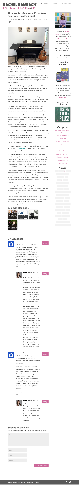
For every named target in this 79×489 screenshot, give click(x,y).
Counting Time (61, 177)
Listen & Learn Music (63, 148)
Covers (66, 177)
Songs (34, 4)
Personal (57, 203)
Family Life (63, 139)
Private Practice (60, 206)
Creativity (60, 180)
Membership (67, 4)
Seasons (68, 210)
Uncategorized (62, 163)
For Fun (66, 186)
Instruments (66, 195)
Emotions (67, 183)
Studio (60, 218)
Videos (64, 224)
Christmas (59, 174)
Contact (29, 8)
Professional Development (27, 19)
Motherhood (62, 151)
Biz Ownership (62, 171)
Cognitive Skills (66, 174)
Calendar (68, 171)
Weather (68, 224)
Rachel (25, 272)
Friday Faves (60, 189)
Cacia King (13, 19)
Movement (67, 198)
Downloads (65, 180)
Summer (65, 218)
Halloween (68, 192)
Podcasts (62, 203)
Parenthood (66, 201)
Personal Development (62, 154)
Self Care (59, 212)
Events (59, 186)
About (28, 4)
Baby (57, 171)
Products (57, 210)
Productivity (66, 206)
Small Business (65, 212)
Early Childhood (60, 183)
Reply (45, 243)
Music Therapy (60, 201)
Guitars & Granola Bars (62, 142)
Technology (67, 221)
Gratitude (66, 189)
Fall (62, 186)
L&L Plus (57, 198)
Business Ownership (63, 135)
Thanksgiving (58, 224)
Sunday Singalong (59, 221)
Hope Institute (59, 195)
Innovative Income (62, 145)
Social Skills (58, 215)
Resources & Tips (63, 160)
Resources (44, 4)
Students (68, 215)
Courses (55, 4)
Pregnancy (68, 203)
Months (62, 198)
